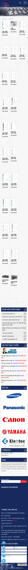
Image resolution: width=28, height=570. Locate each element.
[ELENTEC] (14, 442)
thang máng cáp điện (19, 462)
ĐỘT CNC (14, 468)
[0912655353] (3, 543)
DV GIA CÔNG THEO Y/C (8, 313)
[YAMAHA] (14, 431)
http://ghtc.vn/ (23, 539)
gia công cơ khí (4, 462)
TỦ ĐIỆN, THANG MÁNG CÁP (9, 339)
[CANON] (14, 419)
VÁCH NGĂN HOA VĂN (11, 466)
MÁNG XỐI (19, 468)
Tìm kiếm (11, 19)
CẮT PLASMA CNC (8, 468)
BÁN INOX (8, 464)
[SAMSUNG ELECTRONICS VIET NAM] (14, 395)
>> (17, 304)
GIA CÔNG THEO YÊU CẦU (17, 464)
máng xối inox (11, 462)
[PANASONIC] (14, 407)
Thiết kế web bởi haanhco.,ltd (14, 568)
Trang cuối (22, 304)
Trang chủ (4, 19)
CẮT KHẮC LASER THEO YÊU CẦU (11, 320)
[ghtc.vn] (5, 4)
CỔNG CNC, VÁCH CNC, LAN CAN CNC (12, 317)
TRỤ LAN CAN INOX (7, 333)
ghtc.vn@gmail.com (9, 539)
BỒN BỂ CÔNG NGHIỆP (8, 336)
